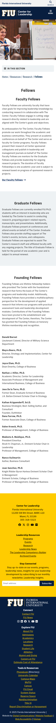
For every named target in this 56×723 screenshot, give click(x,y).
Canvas (28, 685)
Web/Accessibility (23, 719)
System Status (28, 692)
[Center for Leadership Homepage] (17, 13)
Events (28, 542)
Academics (28, 638)
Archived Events (28, 556)
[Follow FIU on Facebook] (26, 621)
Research (27, 76)
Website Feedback (44, 715)
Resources (15, 76)
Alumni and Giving (28, 655)
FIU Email (28, 689)
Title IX (28, 703)
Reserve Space (28, 696)
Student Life (28, 648)
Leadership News (28, 549)
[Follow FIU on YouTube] (33, 621)
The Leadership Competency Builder (28, 552)
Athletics (28, 652)
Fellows (39, 76)
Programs (28, 538)
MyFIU (28, 682)
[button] (50, 12)
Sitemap (37, 719)
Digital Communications (23, 715)
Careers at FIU (28, 659)
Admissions (28, 634)
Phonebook (22, 672)
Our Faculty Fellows (12, 180)
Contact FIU (28, 614)
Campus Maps (28, 679)
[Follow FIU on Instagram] (19, 621)
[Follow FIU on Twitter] (29, 621)
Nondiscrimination (28, 699)
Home (5, 76)
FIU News (28, 617)
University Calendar (28, 675)
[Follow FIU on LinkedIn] (22, 621)
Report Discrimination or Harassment (28, 706)
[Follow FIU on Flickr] (37, 621)
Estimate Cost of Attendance (28, 662)
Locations (28, 641)
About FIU (28, 631)
